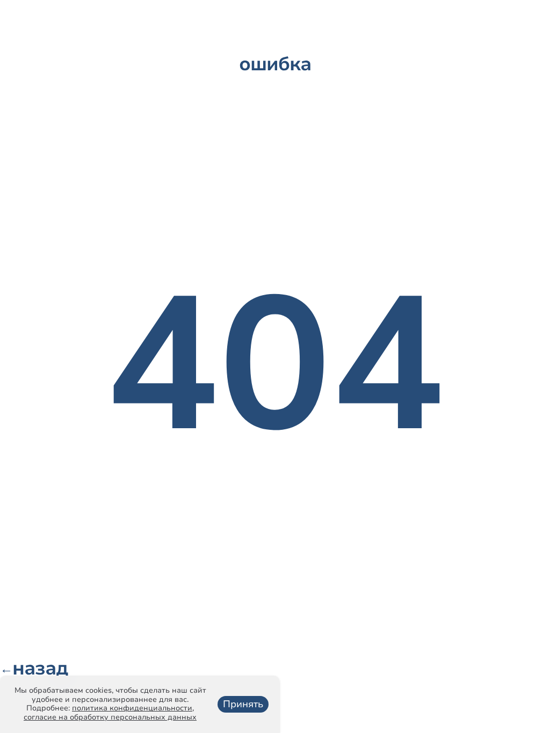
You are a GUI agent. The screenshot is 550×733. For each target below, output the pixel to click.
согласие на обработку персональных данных (110, 717)
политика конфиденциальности (132, 708)
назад (34, 668)
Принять (243, 704)
